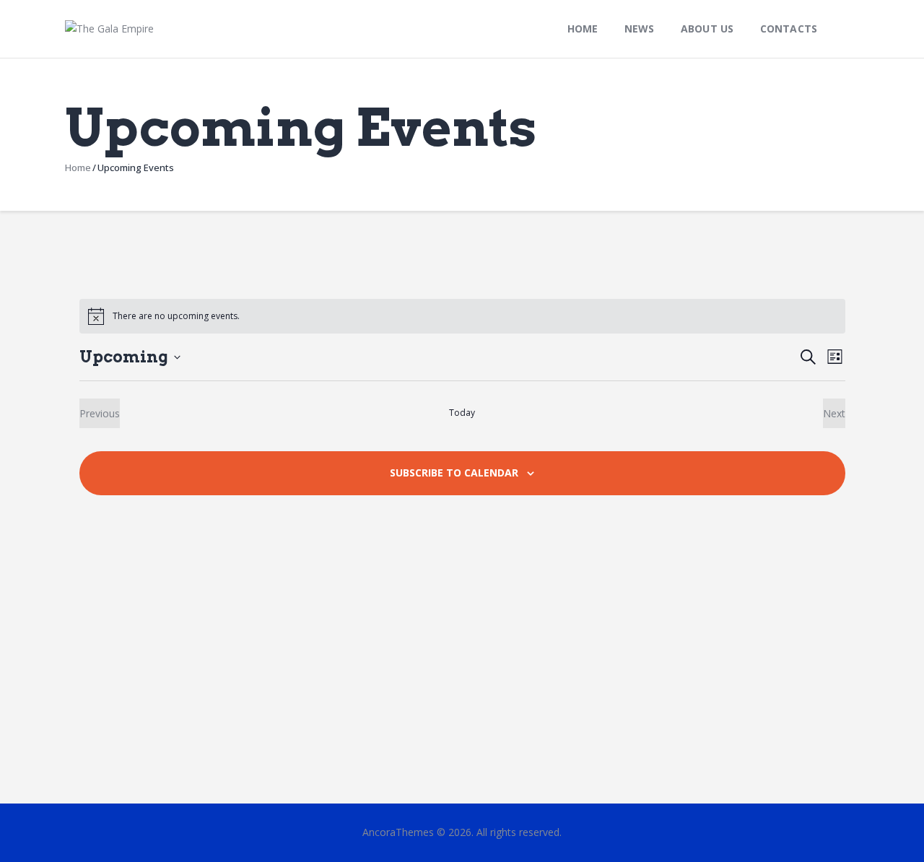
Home (78, 167)
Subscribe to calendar (454, 472)
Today (462, 412)
